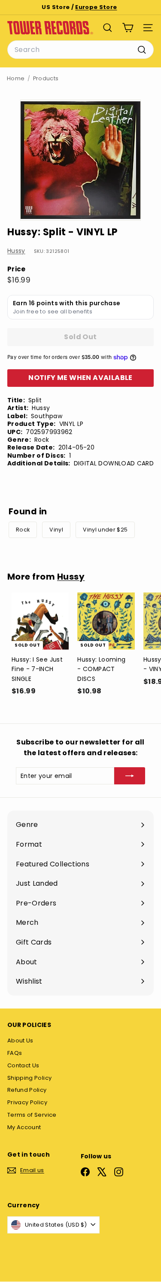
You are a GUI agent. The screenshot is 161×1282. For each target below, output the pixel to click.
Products (46, 78)
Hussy (16, 250)
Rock (23, 529)
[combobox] (80, 49)
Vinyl (56, 529)
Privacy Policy (27, 1102)
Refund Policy (27, 1090)
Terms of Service (32, 1115)
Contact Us (23, 1065)
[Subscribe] (129, 775)
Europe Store (96, 7)
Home (15, 78)
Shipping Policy (29, 1078)
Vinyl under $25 (105, 529)
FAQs (14, 1053)
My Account (24, 1127)
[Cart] (128, 27)
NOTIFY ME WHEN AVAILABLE (80, 378)
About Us (20, 1040)
